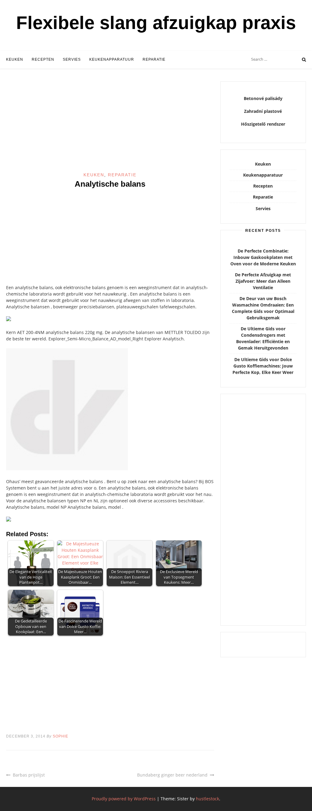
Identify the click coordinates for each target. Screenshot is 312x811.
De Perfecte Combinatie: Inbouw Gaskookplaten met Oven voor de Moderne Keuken (263, 257)
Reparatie (154, 59)
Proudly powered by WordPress (124, 799)
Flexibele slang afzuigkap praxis (156, 23)
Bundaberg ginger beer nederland (172, 775)
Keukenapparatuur (111, 59)
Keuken (14, 59)
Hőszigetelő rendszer (263, 124)
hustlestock (207, 799)
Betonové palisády (263, 98)
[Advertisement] (110, 126)
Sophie (60, 736)
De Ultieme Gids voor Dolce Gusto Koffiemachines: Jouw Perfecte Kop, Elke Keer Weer (262, 366)
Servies (72, 59)
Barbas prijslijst (29, 775)
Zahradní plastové (263, 111)
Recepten (43, 59)
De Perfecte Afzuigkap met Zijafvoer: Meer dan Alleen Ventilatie (263, 281)
